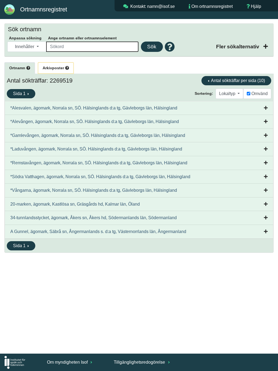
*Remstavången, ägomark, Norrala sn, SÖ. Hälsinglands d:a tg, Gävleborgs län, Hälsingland (98, 163)
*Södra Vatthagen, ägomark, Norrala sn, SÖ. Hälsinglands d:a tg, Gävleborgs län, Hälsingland (100, 176)
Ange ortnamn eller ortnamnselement (82, 38)
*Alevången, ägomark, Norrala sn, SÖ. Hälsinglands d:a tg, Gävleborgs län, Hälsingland (94, 121)
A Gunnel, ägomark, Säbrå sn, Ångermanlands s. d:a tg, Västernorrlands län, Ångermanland (98, 231)
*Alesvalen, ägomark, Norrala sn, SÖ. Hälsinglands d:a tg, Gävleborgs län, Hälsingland (93, 108)
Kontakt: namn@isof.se (152, 6)
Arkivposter (54, 68)
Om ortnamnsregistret (212, 6)
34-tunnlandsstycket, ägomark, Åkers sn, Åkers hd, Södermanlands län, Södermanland (93, 217)
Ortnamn (17, 68)
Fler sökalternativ (238, 46)
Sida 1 (20, 93)
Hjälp (256, 6)
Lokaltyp (227, 93)
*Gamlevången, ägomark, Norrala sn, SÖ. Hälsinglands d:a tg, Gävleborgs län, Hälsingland (97, 135)
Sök (151, 46)
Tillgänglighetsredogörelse (140, 362)
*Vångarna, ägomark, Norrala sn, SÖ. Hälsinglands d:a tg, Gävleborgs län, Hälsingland (93, 190)
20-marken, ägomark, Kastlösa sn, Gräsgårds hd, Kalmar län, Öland (75, 204)
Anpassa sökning (25, 38)
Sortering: (204, 93)
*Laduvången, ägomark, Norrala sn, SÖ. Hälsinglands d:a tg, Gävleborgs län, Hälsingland (96, 149)
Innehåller (25, 46)
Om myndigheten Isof (68, 362)
